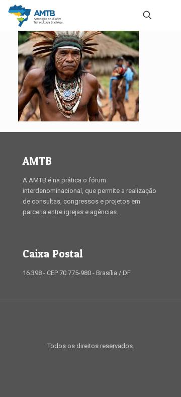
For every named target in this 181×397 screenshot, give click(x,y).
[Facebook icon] (74, 361)
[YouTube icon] (96, 361)
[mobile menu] (167, 15)
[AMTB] (35, 15)
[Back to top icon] (90, 322)
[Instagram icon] (106, 361)
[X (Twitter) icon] (85, 361)
